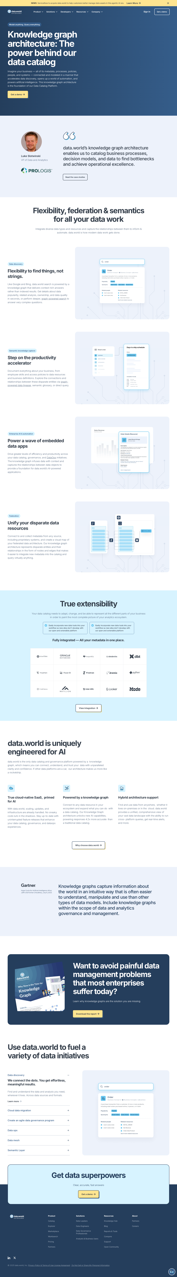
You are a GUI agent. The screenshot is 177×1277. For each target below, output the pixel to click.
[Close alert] (168, 3)
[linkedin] (9, 1258)
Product (37, 12)
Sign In (147, 11)
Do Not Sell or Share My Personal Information (90, 1265)
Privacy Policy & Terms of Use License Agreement (49, 1265)
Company (96, 12)
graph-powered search (53, 298)
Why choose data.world (87, 845)
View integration (87, 708)
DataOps (51, 457)
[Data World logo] (28, 1217)
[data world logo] (17, 12)
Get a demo (162, 12)
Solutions (50, 12)
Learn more (13, 1101)
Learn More (132, 3)
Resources (81, 12)
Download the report (86, 1014)
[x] (14, 1258)
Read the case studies (75, 177)
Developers (66, 12)
